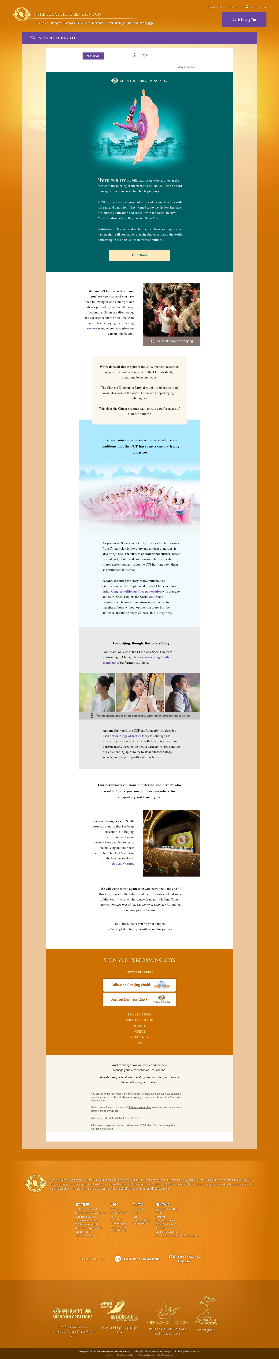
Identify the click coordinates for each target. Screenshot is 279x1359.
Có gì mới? (138, 1209)
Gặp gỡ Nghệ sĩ (82, 1232)
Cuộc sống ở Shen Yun (86, 1217)
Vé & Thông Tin (244, 19)
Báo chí (211, 7)
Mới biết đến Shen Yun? (86, 1209)
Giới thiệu (82, 1204)
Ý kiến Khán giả (115, 23)
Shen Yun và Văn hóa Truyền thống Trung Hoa (177, 1235)
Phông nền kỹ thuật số (165, 1224)
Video (85, 23)
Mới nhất (97, 23)
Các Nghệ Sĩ (71, 23)
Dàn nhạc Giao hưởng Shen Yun (90, 1213)
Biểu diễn (42, 23)
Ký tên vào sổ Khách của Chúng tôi (184, 1258)
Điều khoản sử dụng (125, 1355)
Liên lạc (240, 7)
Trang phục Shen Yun (165, 1220)
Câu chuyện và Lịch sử (166, 1232)
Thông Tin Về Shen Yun (86, 1220)
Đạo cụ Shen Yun (163, 1228)
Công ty (56, 23)
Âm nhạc (159, 1213)
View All (94, 56)
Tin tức (138, 1204)
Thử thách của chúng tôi (86, 1224)
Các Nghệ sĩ (116, 1220)
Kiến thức (230, 7)
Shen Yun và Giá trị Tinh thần (88, 1228)
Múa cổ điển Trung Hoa (166, 1209)
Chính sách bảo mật (146, 1355)
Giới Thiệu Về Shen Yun (119, 1214)
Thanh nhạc (160, 1217)
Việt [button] (262, 7)
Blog (135, 1217)
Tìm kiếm (253, 7)
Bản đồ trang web (165, 1355)
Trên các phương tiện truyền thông (119, 1228)
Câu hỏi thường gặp (140, 23)
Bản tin (220, 7)
